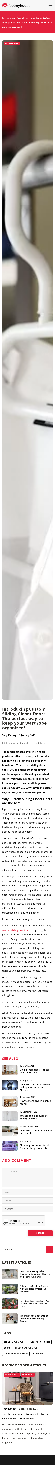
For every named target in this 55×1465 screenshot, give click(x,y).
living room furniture (16, 1354)
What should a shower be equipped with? (34, 1117)
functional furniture (27, 1348)
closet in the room (39, 1342)
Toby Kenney (9, 735)
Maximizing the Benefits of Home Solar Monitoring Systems (34, 1318)
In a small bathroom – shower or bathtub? (36, 1132)
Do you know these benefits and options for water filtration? (35, 1087)
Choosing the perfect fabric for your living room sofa (35, 1147)
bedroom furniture (14, 1342)
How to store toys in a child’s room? (35, 1102)
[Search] (49, 1249)
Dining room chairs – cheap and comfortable (35, 1071)
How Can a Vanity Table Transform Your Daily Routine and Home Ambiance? (35, 1274)
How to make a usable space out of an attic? (26, 1414)
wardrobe (38, 1354)
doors (7, 1348)
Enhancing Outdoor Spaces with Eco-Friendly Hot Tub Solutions (34, 1289)
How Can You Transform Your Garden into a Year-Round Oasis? (35, 1304)
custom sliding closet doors (17, 930)
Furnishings (11, 43)
